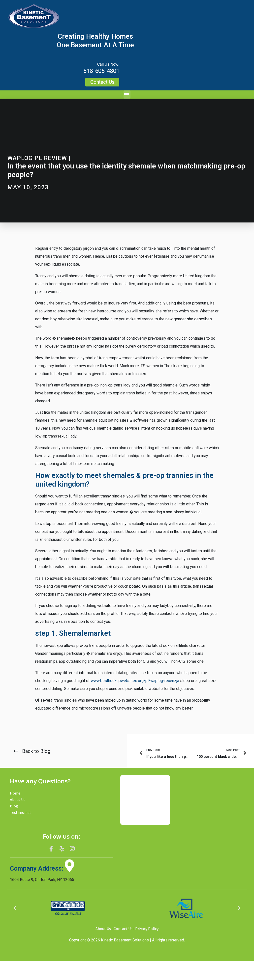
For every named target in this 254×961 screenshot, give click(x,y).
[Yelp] (61, 848)
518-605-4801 (101, 70)
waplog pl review (37, 158)
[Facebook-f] (51, 848)
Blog (14, 805)
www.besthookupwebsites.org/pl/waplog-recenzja (135, 680)
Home (15, 793)
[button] (127, 94)
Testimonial (20, 812)
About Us (17, 799)
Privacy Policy (147, 928)
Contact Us (123, 928)
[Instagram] (72, 848)
